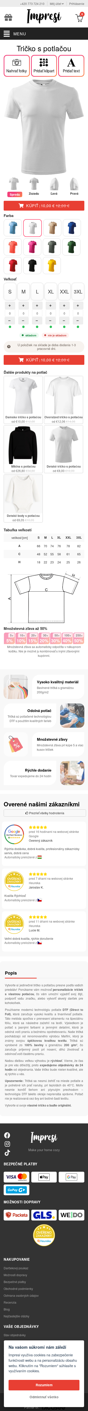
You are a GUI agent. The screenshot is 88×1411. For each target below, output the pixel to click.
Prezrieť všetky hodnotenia (46, 813)
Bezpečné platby (15, 1282)
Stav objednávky (15, 1335)
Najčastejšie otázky (16, 1316)
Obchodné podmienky (18, 1288)
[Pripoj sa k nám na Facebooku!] (7, 1135)
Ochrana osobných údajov (21, 1295)
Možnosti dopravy (15, 1275)
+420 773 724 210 (32, 3)
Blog (7, 1309)
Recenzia (10, 1302)
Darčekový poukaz (16, 1268)
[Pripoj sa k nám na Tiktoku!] (7, 1152)
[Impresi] (44, 16)
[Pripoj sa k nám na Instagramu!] (7, 1144)
